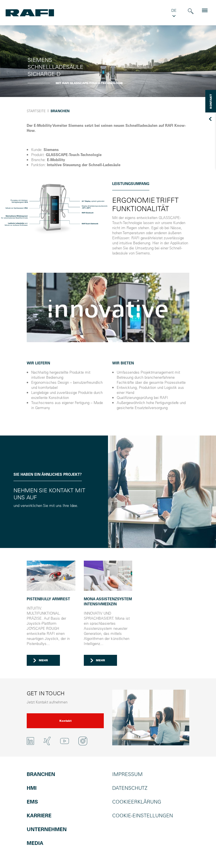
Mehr (43, 660)
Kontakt (65, 721)
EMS (32, 801)
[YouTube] (64, 740)
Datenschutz (129, 788)
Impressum (127, 774)
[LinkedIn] (30, 741)
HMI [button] (32, 788)
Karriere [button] (39, 815)
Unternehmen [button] (47, 829)
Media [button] (35, 843)
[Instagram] (82, 741)
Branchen (41, 774)
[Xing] (47, 741)
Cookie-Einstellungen (142, 815)
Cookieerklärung (136, 801)
